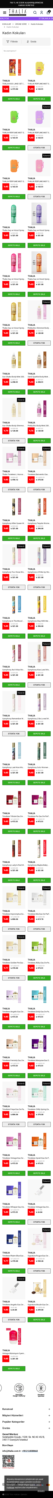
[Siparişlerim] (41, 12)
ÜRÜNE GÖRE (21, 24)
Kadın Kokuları (37, 24)
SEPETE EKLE (14, 99)
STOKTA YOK (39, 148)
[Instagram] (3, 1484)
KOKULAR (6, 24)
